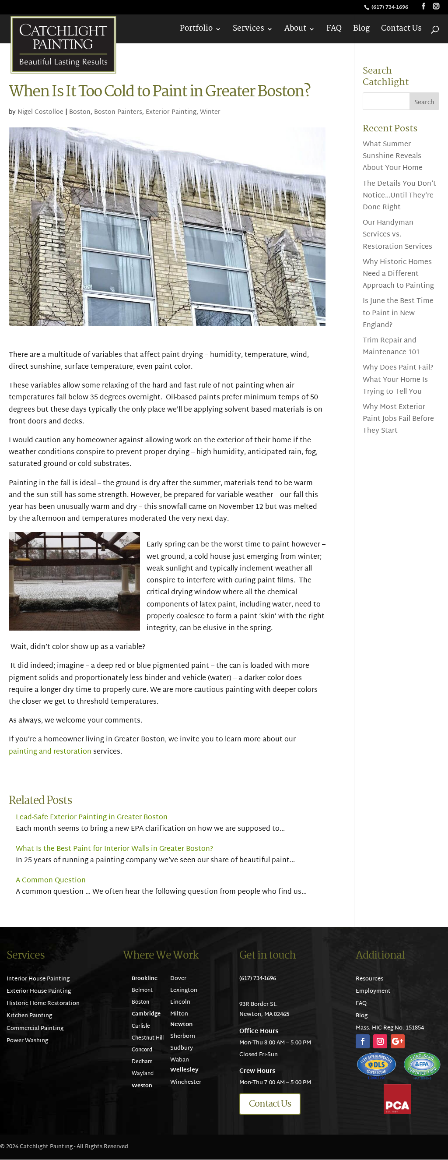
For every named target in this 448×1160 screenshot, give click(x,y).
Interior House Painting (38, 979)
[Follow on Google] (398, 1041)
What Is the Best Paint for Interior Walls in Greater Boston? (114, 849)
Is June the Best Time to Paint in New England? (398, 313)
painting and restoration (50, 752)
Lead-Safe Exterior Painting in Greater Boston (92, 817)
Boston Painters (118, 112)
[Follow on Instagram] (380, 1041)
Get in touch (267, 955)
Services (248, 30)
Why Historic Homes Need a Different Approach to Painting (398, 274)
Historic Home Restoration (43, 1003)
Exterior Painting (171, 112)
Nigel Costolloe (40, 112)
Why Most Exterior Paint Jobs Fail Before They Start (398, 419)
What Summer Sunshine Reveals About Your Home (393, 156)
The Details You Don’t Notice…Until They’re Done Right (399, 196)
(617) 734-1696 (390, 7)
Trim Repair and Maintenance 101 (391, 347)
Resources (369, 979)
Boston (80, 112)
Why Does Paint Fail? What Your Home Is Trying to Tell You (398, 380)
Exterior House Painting (39, 991)
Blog (361, 30)
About (295, 30)
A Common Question (51, 880)
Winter (210, 112)
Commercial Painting (35, 1028)
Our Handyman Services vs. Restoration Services (397, 235)
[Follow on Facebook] (363, 1041)
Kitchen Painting (29, 1016)
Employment (373, 991)
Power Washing (27, 1041)
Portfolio (196, 30)
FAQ (334, 30)
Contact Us (401, 30)
